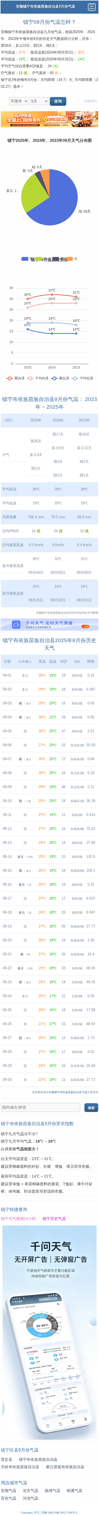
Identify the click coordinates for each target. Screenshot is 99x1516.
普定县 (6, 1460)
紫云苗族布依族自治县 (65, 1467)
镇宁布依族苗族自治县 (38, 1460)
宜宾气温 (30, 1491)
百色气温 (8, 1498)
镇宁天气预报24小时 (18, 1219)
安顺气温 (8, 1491)
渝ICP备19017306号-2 (63, 1512)
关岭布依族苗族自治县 (20, 1467)
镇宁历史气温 (54, 1219)
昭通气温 (74, 1491)
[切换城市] (90, 101)
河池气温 (30, 1498)
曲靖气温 (52, 1491)
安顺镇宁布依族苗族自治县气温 (68, 1092)
